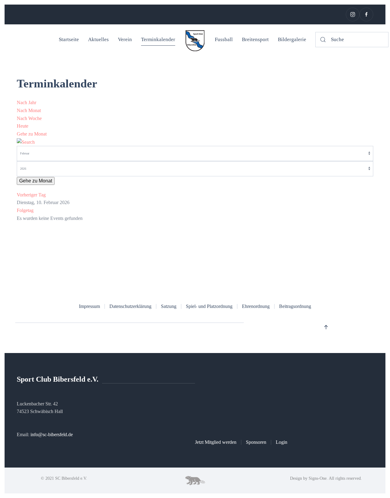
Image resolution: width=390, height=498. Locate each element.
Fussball (224, 39)
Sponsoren (256, 442)
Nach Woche (29, 118)
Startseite (69, 39)
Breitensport (255, 39)
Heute (22, 126)
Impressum (89, 306)
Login (281, 442)
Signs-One (318, 478)
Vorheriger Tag (31, 194)
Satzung (168, 306)
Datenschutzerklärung (130, 306)
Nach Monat (29, 110)
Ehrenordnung (256, 306)
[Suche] (26, 141)
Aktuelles (98, 39)
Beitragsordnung (295, 306)
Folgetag (25, 210)
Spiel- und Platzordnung (209, 306)
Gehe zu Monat (32, 133)
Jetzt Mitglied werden (215, 442)
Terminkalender (158, 39)
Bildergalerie (292, 39)
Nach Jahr (26, 102)
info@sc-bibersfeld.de (51, 434)
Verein (125, 39)
